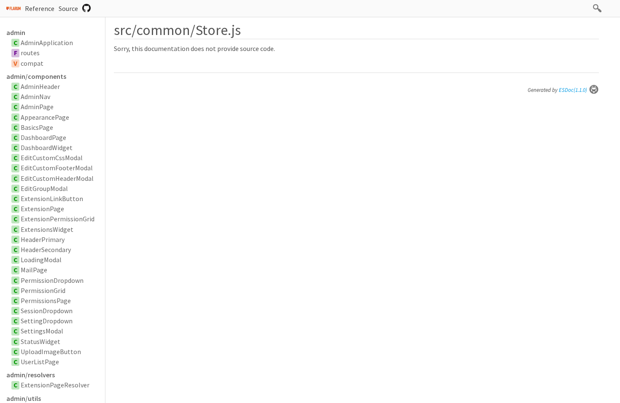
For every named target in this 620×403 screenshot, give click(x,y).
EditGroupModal (44, 188)
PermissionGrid (43, 290)
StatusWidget (40, 341)
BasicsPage (37, 127)
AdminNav (35, 96)
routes (30, 52)
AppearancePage (45, 117)
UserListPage (40, 361)
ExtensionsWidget (47, 229)
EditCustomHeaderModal (57, 178)
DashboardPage (43, 137)
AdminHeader (40, 86)
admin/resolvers (30, 375)
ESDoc (573, 90)
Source (68, 8)
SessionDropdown (47, 310)
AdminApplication (47, 42)
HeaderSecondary (46, 249)
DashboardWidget (47, 147)
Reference (39, 8)
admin (15, 32)
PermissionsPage (46, 300)
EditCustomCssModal (52, 157)
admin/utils (23, 398)
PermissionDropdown (52, 280)
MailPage (34, 270)
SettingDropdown (47, 321)
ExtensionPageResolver (55, 385)
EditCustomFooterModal (57, 168)
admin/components (36, 76)
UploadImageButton (51, 351)
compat (32, 63)
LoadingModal (41, 259)
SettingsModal (42, 331)
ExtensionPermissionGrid (57, 219)
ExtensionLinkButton (52, 198)
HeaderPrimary (43, 239)
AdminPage (37, 106)
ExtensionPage (42, 208)
